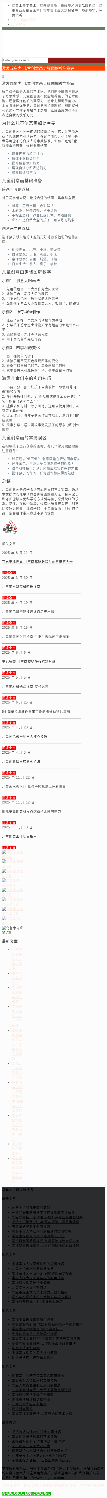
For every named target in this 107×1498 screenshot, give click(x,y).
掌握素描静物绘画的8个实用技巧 (37, 1329)
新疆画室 (61, 1486)
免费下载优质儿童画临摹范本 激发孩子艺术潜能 (18, 1096)
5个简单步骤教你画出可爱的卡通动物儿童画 (36, 711)
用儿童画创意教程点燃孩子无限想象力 (31, 811)
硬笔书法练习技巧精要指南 (33, 1357)
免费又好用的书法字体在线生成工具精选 (43, 1212)
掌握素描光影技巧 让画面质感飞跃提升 (42, 1460)
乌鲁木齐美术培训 (17, 1486)
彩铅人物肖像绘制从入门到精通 (36, 1385)
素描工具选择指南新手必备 (33, 1320)
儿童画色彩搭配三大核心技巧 (24, 736)
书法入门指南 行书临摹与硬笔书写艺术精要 (45, 1222)
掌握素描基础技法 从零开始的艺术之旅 (42, 1413)
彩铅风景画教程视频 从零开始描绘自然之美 (45, 1241)
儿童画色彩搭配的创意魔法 (33, 1268)
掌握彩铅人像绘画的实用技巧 (34, 1380)
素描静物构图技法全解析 (31, 1283)
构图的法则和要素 (26, 1348)
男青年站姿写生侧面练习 (31, 1227)
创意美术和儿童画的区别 (31, 1208)
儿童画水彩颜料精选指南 (21, 587)
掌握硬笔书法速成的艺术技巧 (34, 1436)
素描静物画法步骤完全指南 (33, 1395)
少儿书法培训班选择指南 (31, 1399)
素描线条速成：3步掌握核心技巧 (37, 1302)
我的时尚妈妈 (22, 1409)
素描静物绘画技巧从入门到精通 (17, 1016)
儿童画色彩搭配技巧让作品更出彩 (28, 612)
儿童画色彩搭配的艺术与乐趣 (17, 959)
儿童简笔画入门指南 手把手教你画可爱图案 (35, 636)
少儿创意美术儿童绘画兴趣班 (34, 1334)
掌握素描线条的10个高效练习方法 (38, 1236)
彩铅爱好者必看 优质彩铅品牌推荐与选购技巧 (47, 1324)
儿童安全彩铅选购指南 (29, 1404)
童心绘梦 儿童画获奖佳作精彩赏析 (28, 662)
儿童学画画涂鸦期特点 (29, 1287)
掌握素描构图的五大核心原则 (34, 1353)
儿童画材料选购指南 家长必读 (25, 687)
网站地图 (19, 24)
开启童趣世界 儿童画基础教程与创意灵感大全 (37, 562)
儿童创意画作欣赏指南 (19, 836)
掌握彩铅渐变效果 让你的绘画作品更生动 (44, 1343)
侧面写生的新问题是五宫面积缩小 (38, 1376)
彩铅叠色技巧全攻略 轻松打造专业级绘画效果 (47, 1217)
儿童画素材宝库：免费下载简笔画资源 (41, 1390)
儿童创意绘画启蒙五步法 (21, 761)
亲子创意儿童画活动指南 (31, 1446)
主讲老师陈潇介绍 (17, 978)
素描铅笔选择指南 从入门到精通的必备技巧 (45, 1245)
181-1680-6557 (24, 20)
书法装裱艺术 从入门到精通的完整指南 (42, 1273)
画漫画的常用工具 (17, 1148)
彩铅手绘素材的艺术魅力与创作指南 (40, 1292)
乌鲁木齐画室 (42, 1486)
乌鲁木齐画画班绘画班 (86, 1486)
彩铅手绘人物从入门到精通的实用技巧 (41, 1231)
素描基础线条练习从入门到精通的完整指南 (17, 1044)
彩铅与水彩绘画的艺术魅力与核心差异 (41, 1297)
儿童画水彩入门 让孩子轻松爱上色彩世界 (34, 786)
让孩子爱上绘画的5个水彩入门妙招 (39, 1455)
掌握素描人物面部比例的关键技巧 (38, 1264)
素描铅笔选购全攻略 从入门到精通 (38, 1441)
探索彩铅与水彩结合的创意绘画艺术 (40, 1451)
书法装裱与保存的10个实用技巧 (36, 1432)
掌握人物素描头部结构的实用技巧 (38, 1278)
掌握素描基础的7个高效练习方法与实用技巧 (46, 1338)
